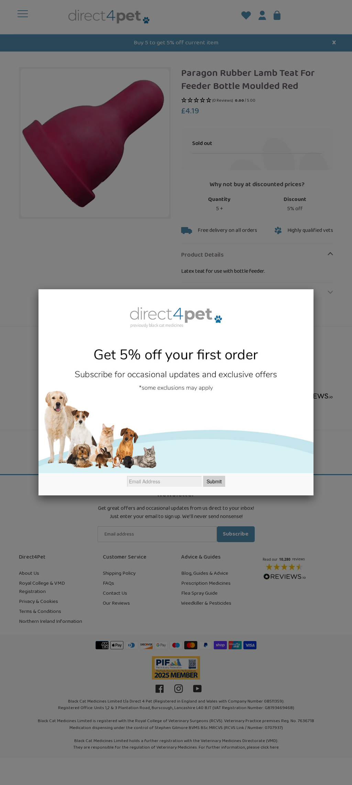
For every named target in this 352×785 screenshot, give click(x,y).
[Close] (313, 289)
